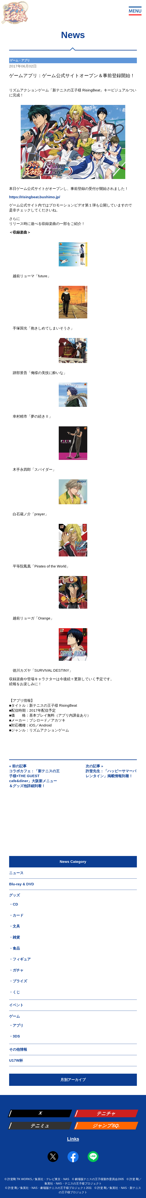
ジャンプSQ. (106, 1125)
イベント (16, 1005)
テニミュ (40, 1125)
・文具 (14, 926)
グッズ (14, 895)
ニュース (16, 873)
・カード (16, 915)
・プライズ (18, 981)
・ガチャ (16, 970)
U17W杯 (16, 1060)
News (73, 35)
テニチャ (106, 1113)
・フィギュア (20, 959)
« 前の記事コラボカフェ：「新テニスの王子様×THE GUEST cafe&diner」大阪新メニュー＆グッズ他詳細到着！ (34, 776)
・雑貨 (14, 937)
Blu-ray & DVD (21, 884)
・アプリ (16, 1025)
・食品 (14, 948)
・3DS (14, 1036)
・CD (13, 904)
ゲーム (14, 1016)
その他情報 (18, 1049)
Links (73, 1138)
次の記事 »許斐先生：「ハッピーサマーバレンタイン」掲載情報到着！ (111, 771)
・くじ (14, 992)
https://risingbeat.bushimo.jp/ (34, 197)
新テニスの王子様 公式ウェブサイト (14, 14)
